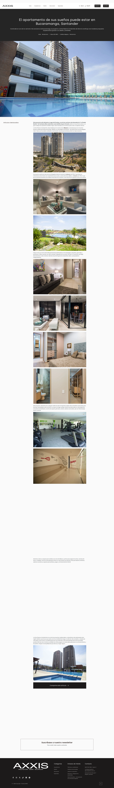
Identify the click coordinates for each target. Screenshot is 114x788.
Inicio (30, 5)
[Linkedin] (26, 778)
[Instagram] (17, 778)
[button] (68, 685)
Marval (66, 128)
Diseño (45, 5)
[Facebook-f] (13, 778)
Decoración (52, 5)
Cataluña (75, 176)
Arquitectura (37, 5)
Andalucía (67, 174)
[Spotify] (30, 778)
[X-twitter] (20, 778)
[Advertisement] (102, 139)
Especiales (60, 5)
